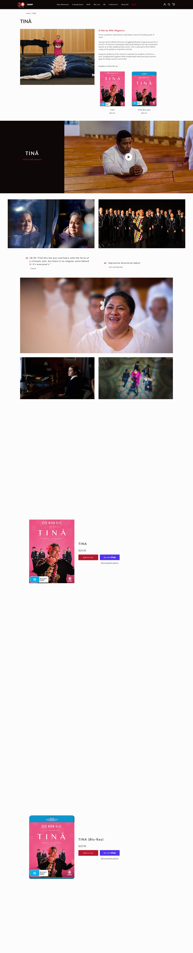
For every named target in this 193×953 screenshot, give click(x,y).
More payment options (109, 563)
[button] (169, 4)
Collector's (113, 4)
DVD (89, 4)
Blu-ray (97, 4)
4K (104, 4)
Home (28, 13)
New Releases (63, 4)
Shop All (125, 4)
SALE (134, 4)
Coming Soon (77, 4)
